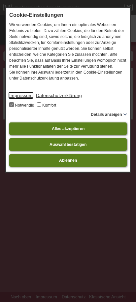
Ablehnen (68, 160)
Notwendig (24, 105)
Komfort (48, 105)
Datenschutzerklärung (59, 95)
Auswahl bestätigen (68, 144)
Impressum (21, 95)
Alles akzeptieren (68, 128)
